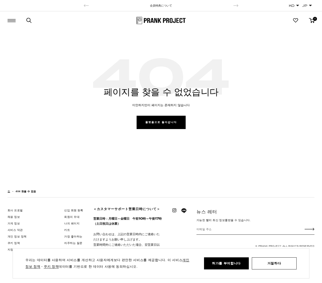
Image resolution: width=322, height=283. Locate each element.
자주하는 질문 (73, 243)
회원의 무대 (71, 216)
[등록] (309, 229)
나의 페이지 (71, 223)
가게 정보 (14, 223)
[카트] (311, 20)
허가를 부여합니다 (226, 263)
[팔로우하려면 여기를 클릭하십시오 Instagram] (174, 210)
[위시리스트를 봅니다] (295, 20)
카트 (67, 229)
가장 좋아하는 (73, 236)
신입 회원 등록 (73, 210)
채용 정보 (14, 216)
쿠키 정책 (14, 243)
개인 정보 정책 (17, 236)
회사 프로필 (15, 210)
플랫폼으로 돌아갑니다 (161, 122)
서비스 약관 (15, 229)
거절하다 (274, 263)
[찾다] (28, 20)
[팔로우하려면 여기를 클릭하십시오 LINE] (183, 210)
